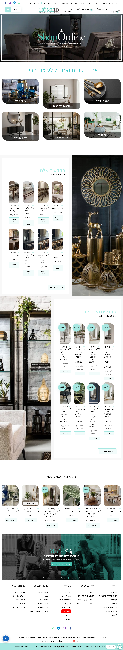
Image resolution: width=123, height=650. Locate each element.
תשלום (22, 603)
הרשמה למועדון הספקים (85, 599)
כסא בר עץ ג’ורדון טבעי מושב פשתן (42, 258)
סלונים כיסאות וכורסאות (39, 611)
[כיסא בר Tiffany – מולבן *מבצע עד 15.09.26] (65, 333)
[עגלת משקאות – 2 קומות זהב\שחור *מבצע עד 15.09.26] (79, 393)
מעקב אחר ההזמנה (17, 607)
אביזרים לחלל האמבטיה (108, 596)
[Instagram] (10, 3)
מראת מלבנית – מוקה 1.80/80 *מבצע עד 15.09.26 (107, 414)
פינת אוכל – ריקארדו (56, 206)
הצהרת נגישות (66, 607)
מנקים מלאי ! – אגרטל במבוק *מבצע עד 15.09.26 (91, 512)
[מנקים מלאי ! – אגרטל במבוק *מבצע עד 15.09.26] (92, 495)
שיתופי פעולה (64, 3)
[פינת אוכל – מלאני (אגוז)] (14, 192)
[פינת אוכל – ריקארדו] (57, 192)
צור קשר (29, 3)
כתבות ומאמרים (65, 599)
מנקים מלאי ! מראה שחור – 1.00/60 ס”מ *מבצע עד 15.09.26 (107, 357)
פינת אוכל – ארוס (13, 254)
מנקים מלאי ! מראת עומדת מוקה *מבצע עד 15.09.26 (49, 512)
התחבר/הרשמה (19, 592)
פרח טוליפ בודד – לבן (9, 510)
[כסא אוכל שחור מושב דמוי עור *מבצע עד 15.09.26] (65, 393)
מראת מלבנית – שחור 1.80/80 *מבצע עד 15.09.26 (93, 354)
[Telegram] (15, 3)
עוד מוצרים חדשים (56, 287)
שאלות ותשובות (47, 3)
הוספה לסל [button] (14, 220)
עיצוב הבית (44, 599)
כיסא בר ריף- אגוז (111, 510)
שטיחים (114, 603)
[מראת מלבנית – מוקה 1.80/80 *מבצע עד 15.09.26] (109, 393)
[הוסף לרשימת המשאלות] (18, 206)
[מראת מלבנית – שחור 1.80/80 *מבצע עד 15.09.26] (94, 333)
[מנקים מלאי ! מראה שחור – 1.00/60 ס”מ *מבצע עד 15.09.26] (109, 333)
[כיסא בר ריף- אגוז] (112, 495)
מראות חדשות (42, 592)
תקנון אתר (20, 638)
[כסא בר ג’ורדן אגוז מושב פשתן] (28, 239)
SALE (46, 596)
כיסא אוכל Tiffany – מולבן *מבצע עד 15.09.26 (78, 354)
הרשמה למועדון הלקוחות (85, 603)
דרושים (56, 3)
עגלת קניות (20, 599)
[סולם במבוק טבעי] (30, 495)
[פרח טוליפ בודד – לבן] (10, 495)
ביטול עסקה (37, 3)
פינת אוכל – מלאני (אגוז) (13, 208)
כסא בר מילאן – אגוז (42, 208)
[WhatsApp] (19, 3)
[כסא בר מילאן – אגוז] (43, 192)
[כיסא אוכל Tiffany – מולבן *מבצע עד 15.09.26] (79, 333)
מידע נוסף (31, 520)
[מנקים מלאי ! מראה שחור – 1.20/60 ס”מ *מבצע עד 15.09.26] (94, 393)
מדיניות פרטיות (65, 615)
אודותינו (94, 3)
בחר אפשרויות (92, 525)
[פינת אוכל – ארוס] (14, 239)
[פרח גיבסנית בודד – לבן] (71, 495)
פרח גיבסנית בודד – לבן (70, 510)
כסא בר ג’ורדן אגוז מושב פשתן (27, 258)
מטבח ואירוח (43, 607)
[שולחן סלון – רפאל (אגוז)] (28, 192)
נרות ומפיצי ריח (111, 592)
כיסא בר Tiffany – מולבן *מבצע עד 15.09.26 (64, 353)
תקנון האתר (66, 619)
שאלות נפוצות (66, 596)
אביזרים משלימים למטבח (110, 613)
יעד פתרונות (65, 641)
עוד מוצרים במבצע (107, 451)
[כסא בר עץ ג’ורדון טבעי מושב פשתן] (43, 239)
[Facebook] (6, 3)
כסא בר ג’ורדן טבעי (56, 255)
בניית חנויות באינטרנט (50, 641)
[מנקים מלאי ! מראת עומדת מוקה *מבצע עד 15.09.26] (51, 495)
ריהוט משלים (43, 603)
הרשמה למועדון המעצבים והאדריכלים (86, 594)
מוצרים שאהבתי (19, 596)
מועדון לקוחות (74, 3)
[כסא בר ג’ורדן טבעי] (57, 239)
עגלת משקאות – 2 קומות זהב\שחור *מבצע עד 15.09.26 (78, 414)
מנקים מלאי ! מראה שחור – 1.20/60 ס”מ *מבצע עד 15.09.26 (93, 416)
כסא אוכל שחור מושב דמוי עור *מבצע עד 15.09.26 (64, 414)
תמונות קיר (113, 599)
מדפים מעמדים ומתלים (108, 607)
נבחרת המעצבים (85, 3)
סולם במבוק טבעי (29, 510)
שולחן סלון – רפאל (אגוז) (27, 209)
